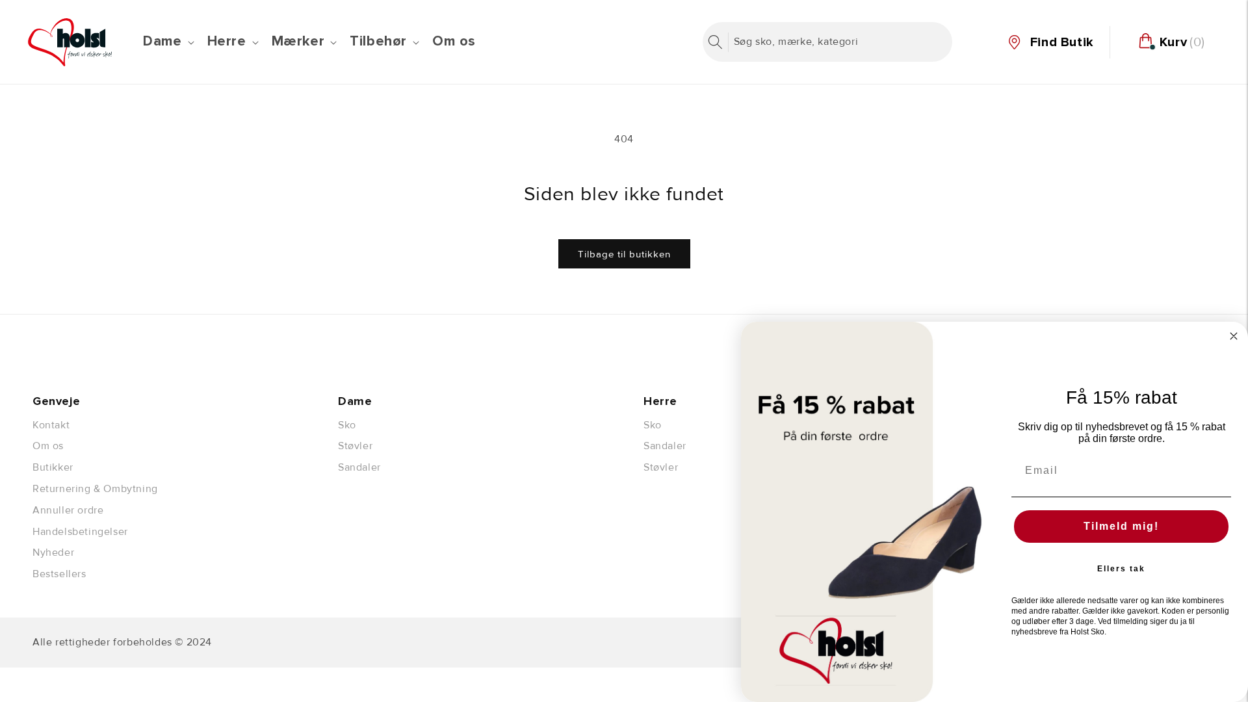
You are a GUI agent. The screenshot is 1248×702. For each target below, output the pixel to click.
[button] (167, 42)
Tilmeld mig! (1121, 526)
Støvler (355, 445)
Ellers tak (1121, 568)
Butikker (52, 467)
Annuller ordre (67, 510)
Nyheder (53, 552)
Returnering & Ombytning (95, 488)
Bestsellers (59, 573)
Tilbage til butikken (624, 254)
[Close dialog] (1234, 336)
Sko (347, 425)
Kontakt (51, 425)
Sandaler (359, 467)
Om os (48, 445)
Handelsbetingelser (80, 531)
